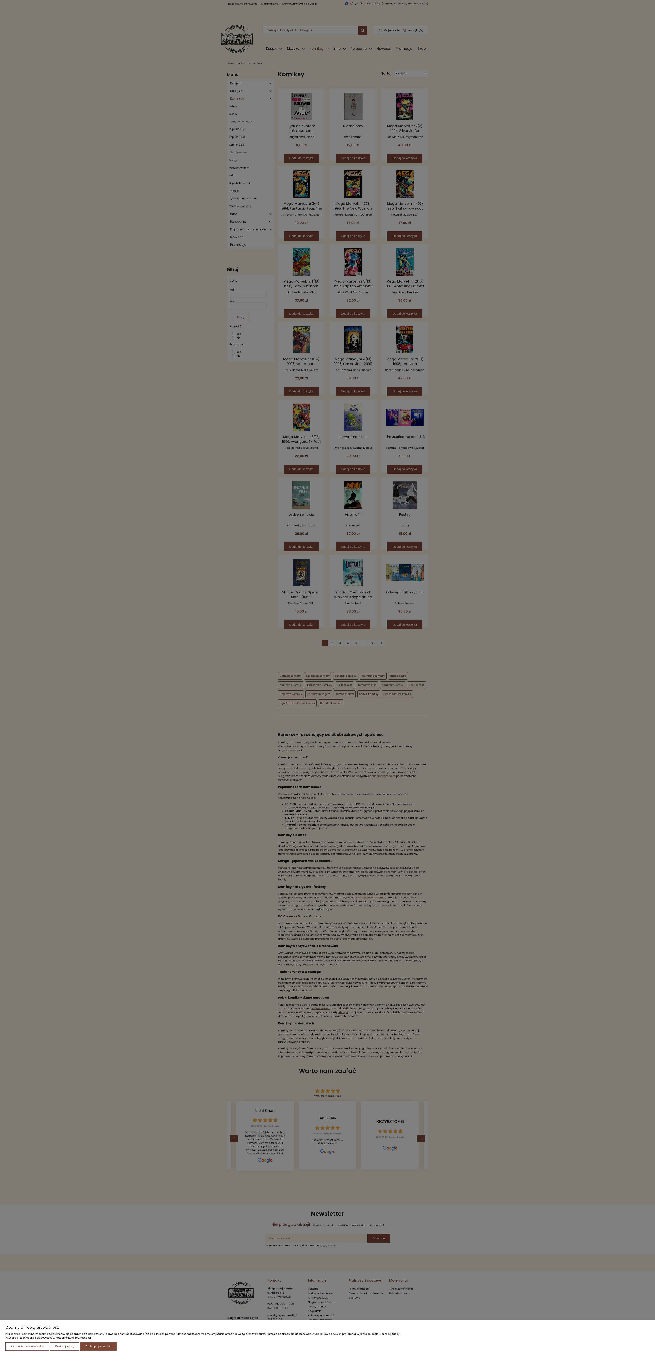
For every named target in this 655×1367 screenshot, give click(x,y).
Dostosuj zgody (64, 1346)
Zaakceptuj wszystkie (98, 1346)
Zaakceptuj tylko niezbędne (27, 1346)
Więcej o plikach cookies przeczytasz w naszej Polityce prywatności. (48, 1337)
